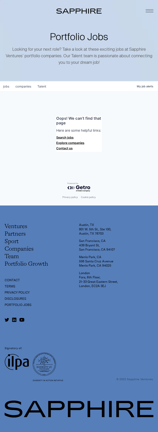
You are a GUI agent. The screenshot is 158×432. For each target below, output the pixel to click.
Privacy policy (70, 197)
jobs (6, 86)
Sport (12, 241)
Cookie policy (88, 197)
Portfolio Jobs (18, 305)
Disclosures (15, 299)
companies (23, 86)
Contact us (64, 148)
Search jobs (65, 137)
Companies (19, 249)
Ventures (16, 226)
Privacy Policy (17, 292)
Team (12, 256)
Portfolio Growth (26, 264)
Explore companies (70, 143)
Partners (15, 234)
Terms (10, 286)
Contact (12, 280)
